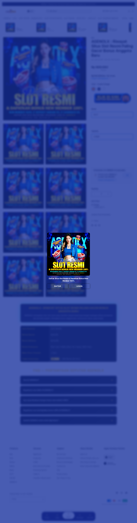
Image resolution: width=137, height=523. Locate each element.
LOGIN (80, 286)
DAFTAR (57, 286)
